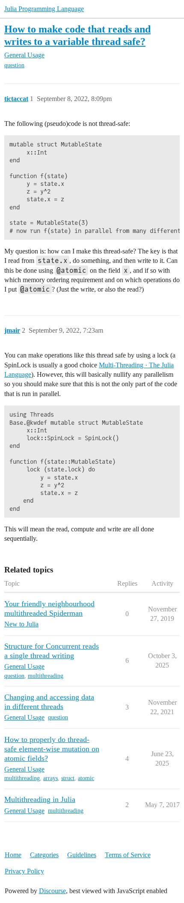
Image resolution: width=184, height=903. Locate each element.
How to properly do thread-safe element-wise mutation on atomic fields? (51, 749)
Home (13, 854)
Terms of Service (128, 854)
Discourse (52, 890)
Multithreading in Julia (39, 799)
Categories (44, 854)
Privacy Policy (24, 871)
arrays (50, 778)
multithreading (45, 676)
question (14, 65)
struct (67, 778)
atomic (86, 778)
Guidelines (81, 854)
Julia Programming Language (44, 8)
